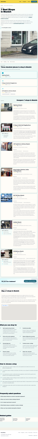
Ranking (5, 61)
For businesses (34, 1)
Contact (29, 1)
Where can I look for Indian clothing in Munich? (10, 399)
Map (8, 61)
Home (20, 1)
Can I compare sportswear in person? (8, 402)
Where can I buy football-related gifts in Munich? (11, 408)
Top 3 (2, 61)
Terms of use (35, 432)
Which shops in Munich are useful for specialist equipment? (13, 396)
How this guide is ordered (6, 27)
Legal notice (35, 435)
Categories (24, 1)
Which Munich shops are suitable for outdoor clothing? (12, 405)
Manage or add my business (30, 281)
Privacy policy (30, 432)
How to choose (12, 61)
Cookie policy (31, 435)
